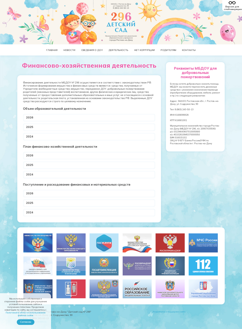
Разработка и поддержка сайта (169, 311)
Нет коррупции (144, 50)
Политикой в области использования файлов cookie (25, 314)
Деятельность (118, 50)
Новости (69, 50)
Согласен (25, 321)
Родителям (168, 50)
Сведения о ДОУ (92, 50)
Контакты (189, 50)
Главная (51, 50)
